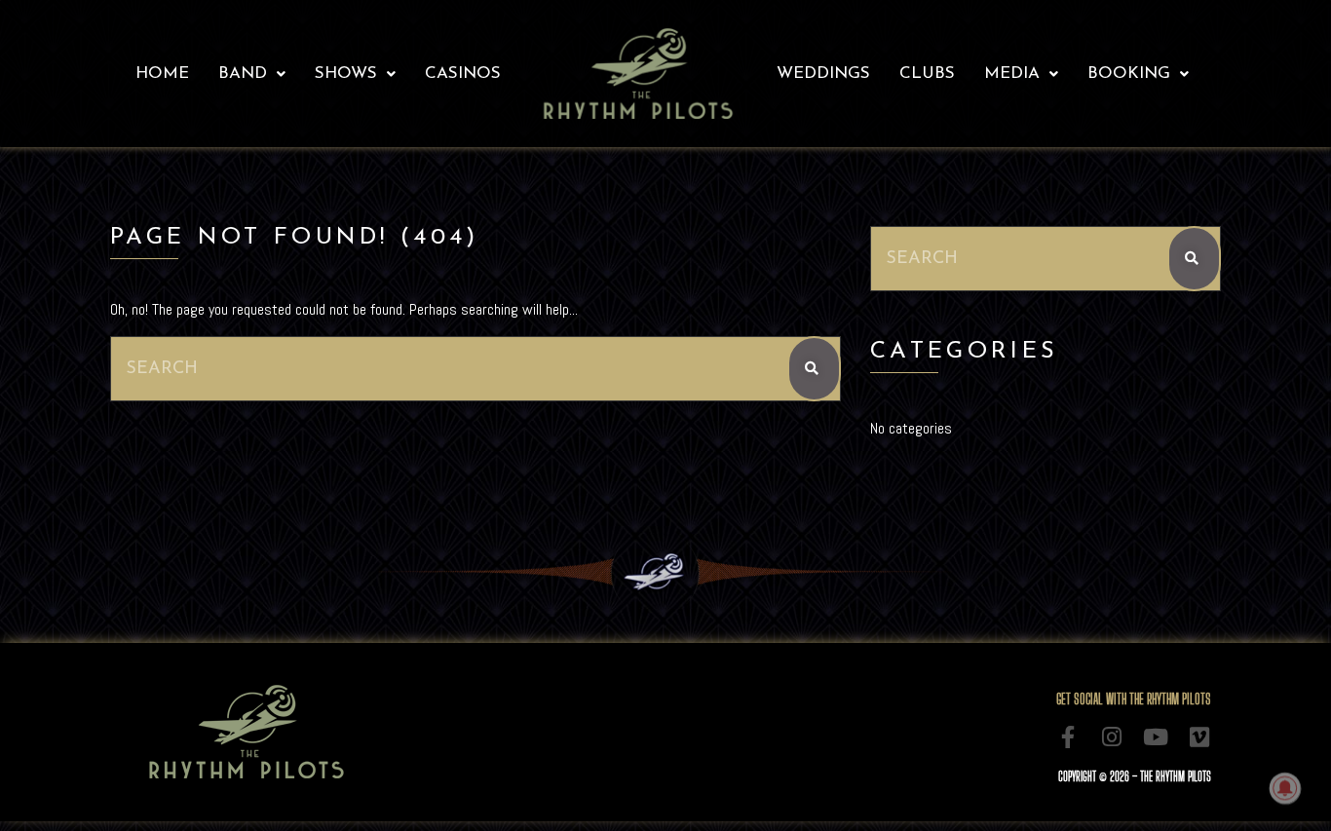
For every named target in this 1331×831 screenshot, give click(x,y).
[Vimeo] (1200, 737)
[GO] (814, 368)
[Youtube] (1156, 737)
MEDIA (1012, 73)
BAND (242, 73)
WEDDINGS (823, 73)
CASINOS (463, 73)
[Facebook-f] (1068, 737)
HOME (162, 73)
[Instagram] (1112, 737)
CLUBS (927, 73)
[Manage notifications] (1285, 788)
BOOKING (1128, 73)
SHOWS (346, 73)
